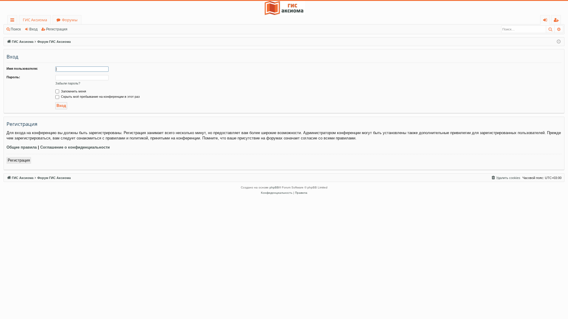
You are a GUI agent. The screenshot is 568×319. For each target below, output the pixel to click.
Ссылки (13, 21)
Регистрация (56, 29)
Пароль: (13, 77)
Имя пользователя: (22, 68)
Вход (33, 29)
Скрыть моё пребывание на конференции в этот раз (100, 96)
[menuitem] (505, 178)
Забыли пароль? (67, 83)
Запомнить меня (73, 91)
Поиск (16, 29)
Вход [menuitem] (546, 21)
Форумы (70, 19)
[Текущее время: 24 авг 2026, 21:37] (559, 41)
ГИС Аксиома (35, 19)
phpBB (274, 187)
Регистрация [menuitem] (557, 21)
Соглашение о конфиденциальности (75, 147)
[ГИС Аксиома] (284, 8)
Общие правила (22, 147)
